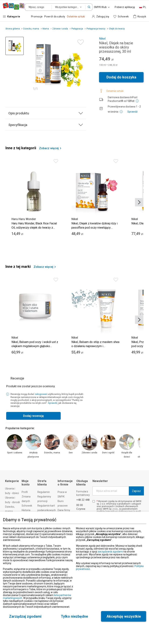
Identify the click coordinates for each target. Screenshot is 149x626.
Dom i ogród (108, 452)
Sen (71, 452)
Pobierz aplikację (125, 7)
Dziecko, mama (52, 452)
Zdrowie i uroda (89, 452)
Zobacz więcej (49, 148)
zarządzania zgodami (110, 551)
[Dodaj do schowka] (79, 41)
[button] (89, 7)
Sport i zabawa (14, 452)
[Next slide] (139, 202)
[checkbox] (93, 501)
